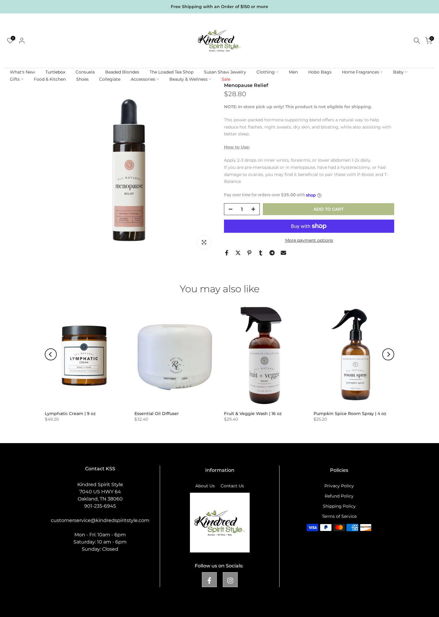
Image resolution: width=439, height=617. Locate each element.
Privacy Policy (339, 486)
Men (293, 72)
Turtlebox (55, 72)
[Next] (388, 354)
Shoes (82, 79)
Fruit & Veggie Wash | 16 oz (253, 413)
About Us (205, 486)
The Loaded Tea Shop (172, 72)
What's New (22, 72)
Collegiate (109, 79)
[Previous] (51, 354)
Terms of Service (339, 516)
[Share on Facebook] (226, 252)
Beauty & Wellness (188, 79)
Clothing (266, 72)
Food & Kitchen (50, 79)
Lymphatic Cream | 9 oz (70, 413)
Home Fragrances (360, 72)
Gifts (15, 79)
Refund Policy (339, 496)
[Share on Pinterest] (249, 252)
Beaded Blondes (122, 72)
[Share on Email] (283, 252)
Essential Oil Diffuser (156, 413)
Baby (398, 72)
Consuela (85, 72)
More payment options (309, 240)
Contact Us (232, 486)
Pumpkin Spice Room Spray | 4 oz (350, 413)
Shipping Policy (339, 506)
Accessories (143, 79)
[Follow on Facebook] (209, 579)
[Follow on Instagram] (230, 579)
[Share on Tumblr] (260, 252)
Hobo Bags (319, 72)
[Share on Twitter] (238, 252)
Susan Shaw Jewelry (225, 72)
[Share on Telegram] (272, 252)
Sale (226, 79)
